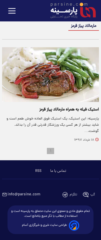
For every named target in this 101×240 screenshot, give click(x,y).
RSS (38, 171)
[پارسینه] (70, 11)
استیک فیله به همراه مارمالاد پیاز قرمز (69, 110)
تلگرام (73, 194)
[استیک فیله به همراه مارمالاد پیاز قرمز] (50, 74)
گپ (92, 194)
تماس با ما (58, 171)
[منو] (12, 11)
